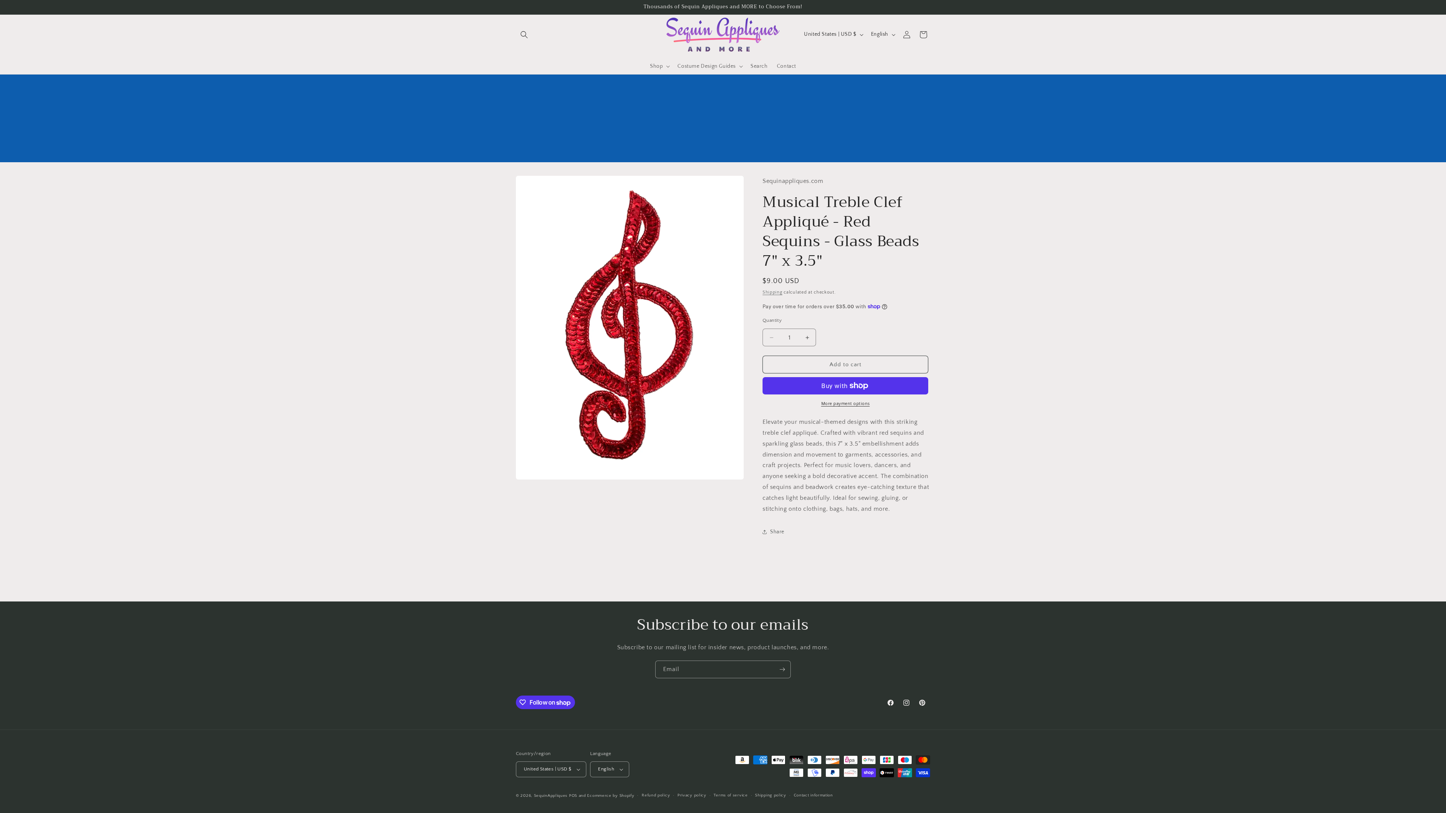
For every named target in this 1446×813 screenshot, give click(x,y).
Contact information (813, 795)
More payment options (845, 403)
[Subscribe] (782, 669)
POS (573, 795)
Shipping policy (770, 795)
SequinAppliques (551, 795)
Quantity (772, 320)
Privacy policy (691, 795)
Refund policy (656, 795)
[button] (524, 34)
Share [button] (777, 532)
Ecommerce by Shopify (610, 795)
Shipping (772, 292)
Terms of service (730, 795)
